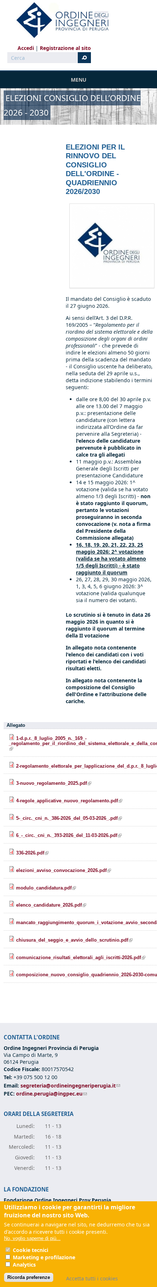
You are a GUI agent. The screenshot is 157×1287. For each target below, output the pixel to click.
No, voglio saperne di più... (32, 1238)
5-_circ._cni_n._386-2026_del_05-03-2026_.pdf (69, 818)
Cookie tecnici (30, 1250)
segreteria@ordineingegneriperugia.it (70, 1085)
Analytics (24, 1264)
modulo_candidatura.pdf (46, 888)
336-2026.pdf (32, 853)
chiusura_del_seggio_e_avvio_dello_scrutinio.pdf (74, 940)
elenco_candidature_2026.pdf (51, 905)
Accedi (26, 47)
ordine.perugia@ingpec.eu (51, 1093)
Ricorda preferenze (28, 1277)
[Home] (59, 20)
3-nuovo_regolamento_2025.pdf (53, 783)
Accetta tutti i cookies (92, 1278)
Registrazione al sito (65, 47)
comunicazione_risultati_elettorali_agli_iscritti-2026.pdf (80, 957)
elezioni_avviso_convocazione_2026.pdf (63, 870)
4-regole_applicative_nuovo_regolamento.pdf (69, 800)
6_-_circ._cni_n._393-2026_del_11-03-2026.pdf (69, 835)
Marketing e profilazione (44, 1257)
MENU (79, 79)
